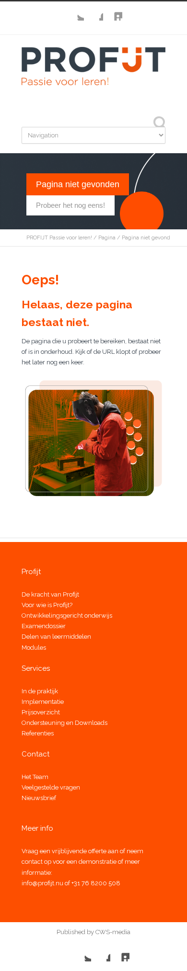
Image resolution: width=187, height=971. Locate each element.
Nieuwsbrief (39, 798)
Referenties (38, 733)
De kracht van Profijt (50, 594)
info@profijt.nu (42, 883)
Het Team (35, 776)
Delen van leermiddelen (56, 636)
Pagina (107, 238)
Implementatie (43, 701)
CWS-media (112, 932)
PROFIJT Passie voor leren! (59, 238)
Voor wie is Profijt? (47, 605)
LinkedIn (112, 11)
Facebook (93, 11)
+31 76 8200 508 (95, 883)
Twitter (74, 11)
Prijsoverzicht (41, 712)
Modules (34, 647)
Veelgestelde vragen (51, 787)
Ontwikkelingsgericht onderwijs (67, 615)
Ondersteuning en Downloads (64, 722)
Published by (75, 932)
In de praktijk (40, 691)
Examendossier (44, 626)
